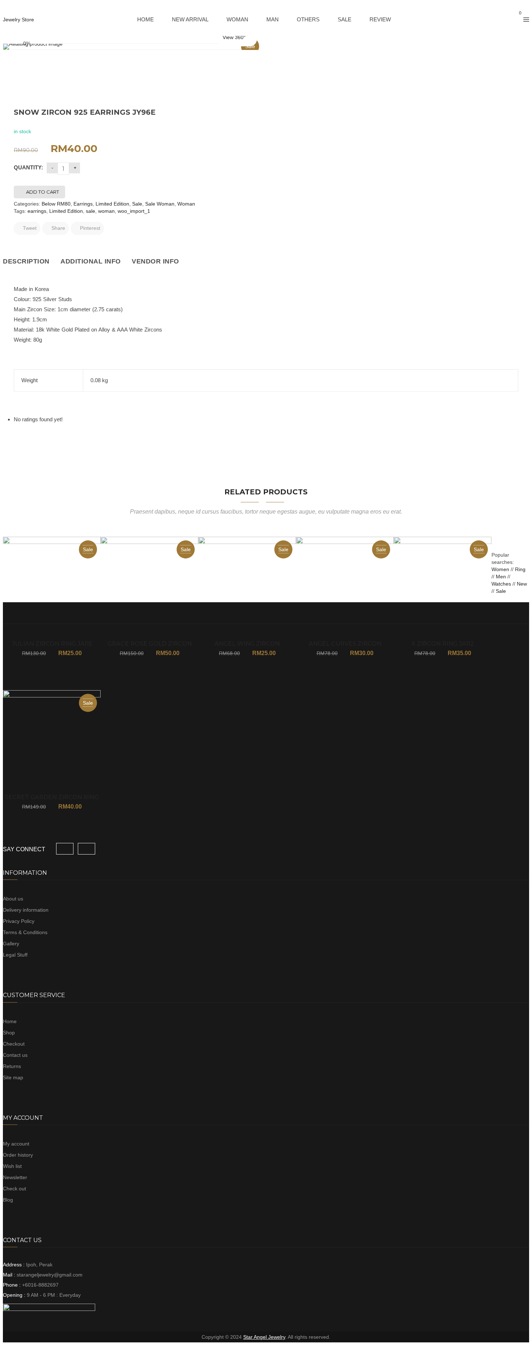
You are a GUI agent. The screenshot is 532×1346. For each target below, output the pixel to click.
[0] (514, 19)
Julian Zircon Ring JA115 (52, 643)
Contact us (15, 1055)
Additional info (90, 261)
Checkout (14, 1044)
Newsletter (15, 1177)
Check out (14, 1188)
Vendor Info (155, 261)
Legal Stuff (15, 955)
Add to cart (42, 192)
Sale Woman (159, 204)
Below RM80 (56, 204)
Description (26, 261)
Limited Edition (112, 204)
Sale (137, 204)
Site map (13, 1077)
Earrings (83, 204)
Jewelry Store (18, 19)
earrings (37, 211)
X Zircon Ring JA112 (442, 643)
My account (16, 1144)
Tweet (29, 228)
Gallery (11, 943)
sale (90, 211)
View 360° (234, 37)
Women (501, 569)
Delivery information (25, 910)
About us (13, 899)
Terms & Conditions (25, 932)
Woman (186, 204)
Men (501, 576)
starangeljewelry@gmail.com (50, 1275)
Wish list (12, 1166)
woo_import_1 (134, 211)
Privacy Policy (18, 921)
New (522, 584)
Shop (9, 1032)
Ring (520, 569)
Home (10, 1021)
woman (106, 211)
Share (57, 228)
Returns (12, 1066)
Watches (501, 584)
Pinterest (89, 228)
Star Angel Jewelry (264, 1337)
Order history (18, 1155)
